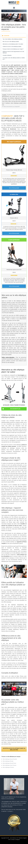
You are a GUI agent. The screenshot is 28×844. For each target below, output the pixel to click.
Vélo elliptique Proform (8, 767)
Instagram (17, 839)
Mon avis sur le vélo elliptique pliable (11, 41)
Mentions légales (22, 837)
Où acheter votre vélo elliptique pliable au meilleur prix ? (14, 58)
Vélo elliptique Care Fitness (9, 765)
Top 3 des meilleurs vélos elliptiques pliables (12, 39)
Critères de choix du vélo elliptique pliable (12, 46)
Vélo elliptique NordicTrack (9, 763)
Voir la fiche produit (14, 188)
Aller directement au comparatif (12, 106)
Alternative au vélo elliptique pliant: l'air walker (13, 44)
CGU (9, 839)
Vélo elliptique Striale (8, 761)
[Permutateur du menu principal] (14, 8)
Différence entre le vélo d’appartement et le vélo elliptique (13, 52)
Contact (13, 839)
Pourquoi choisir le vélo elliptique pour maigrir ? (13, 49)
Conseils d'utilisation (7, 55)
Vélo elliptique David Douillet (10, 759)
